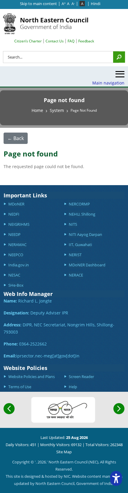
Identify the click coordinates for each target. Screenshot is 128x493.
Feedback (86, 41)
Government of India (54, 23)
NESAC (14, 275)
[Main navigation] (119, 75)
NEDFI (13, 214)
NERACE (76, 275)
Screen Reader (81, 376)
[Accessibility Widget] (116, 478)
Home (37, 110)
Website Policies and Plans (31, 376)
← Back (15, 138)
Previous (9, 408)
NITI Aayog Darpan (85, 234)
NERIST (75, 254)
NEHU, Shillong (82, 214)
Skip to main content (38, 3)
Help (73, 386)
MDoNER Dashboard (87, 265)
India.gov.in (18, 265)
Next (118, 408)
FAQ (71, 41)
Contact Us (55, 41)
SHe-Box (16, 285)
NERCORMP (79, 204)
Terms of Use (19, 386)
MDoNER (16, 204)
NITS (73, 224)
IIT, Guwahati (80, 244)
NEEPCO (15, 254)
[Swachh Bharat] (63, 409)
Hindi (95, 3)
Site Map (64, 451)
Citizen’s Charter (28, 41)
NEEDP (14, 234)
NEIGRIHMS (18, 224)
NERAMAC (17, 244)
